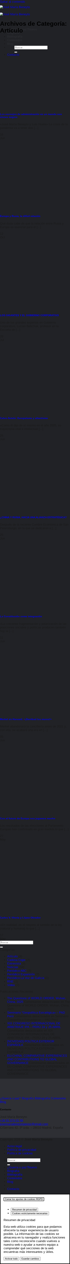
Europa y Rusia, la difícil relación (20, 216)
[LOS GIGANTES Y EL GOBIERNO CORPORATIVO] (27, 308)
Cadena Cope (16, 960)
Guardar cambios (30, 1258)
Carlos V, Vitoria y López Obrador (20, 917)
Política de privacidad (21, 1149)
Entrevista (14, 963)
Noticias (12, 967)
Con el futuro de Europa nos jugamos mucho (27, 818)
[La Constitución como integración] (27, 609)
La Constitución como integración (21, 616)
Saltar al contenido (12, 1)
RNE (10, 981)
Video (11, 985)
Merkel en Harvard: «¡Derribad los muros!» (26, 719)
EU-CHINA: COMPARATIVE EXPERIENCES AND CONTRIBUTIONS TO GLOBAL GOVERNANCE (37, 1059)
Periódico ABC (17, 970)
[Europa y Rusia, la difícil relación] (27, 208)
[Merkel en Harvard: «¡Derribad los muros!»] (27, 711)
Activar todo (11, 1258)
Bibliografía (14, 36)
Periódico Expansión (21, 974)
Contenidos (14, 40)
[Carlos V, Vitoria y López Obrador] (27, 910)
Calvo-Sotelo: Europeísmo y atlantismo (24, 418)
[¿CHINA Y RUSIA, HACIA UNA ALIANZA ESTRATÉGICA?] (27, 509)
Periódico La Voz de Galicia (25, 978)
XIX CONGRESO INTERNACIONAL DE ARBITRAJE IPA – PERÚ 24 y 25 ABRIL (34, 1025)
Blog (10, 43)
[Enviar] (15, 52)
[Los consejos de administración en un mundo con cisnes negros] (27, 106)
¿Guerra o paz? (17, 1167)
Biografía (13, 1171)
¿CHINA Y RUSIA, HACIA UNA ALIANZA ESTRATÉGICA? (33, 517)
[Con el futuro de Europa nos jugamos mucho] (27, 811)
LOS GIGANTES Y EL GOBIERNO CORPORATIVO (29, 315)
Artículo (12, 956)
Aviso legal (14, 1146)
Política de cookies (20, 1153)
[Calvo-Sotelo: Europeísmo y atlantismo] (27, 410)
